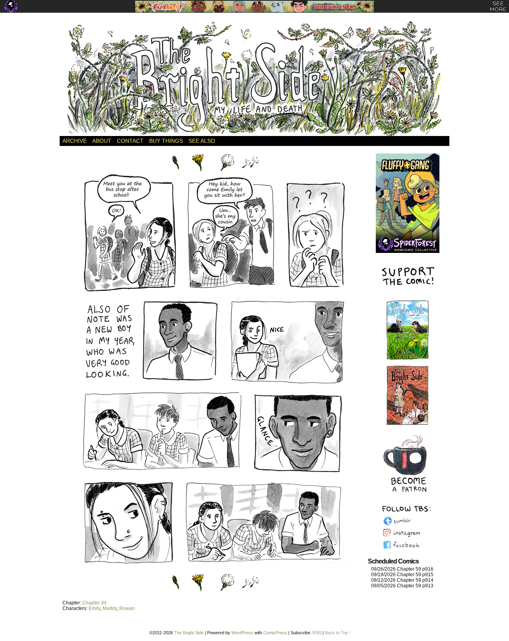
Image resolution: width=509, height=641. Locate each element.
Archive (74, 141)
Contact (130, 141)
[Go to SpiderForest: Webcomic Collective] (407, 244)
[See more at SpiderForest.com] (498, 6)
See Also (201, 141)
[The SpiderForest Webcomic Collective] (10, 6)
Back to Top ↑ (338, 632)
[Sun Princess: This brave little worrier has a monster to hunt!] (254, 6)
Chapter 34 (94, 603)
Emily (94, 608)
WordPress (242, 632)
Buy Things (166, 141)
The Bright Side (254, 78)
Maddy (110, 608)
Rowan (127, 608)
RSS (317, 632)
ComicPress (275, 632)
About (101, 141)
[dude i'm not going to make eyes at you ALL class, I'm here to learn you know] (213, 569)
